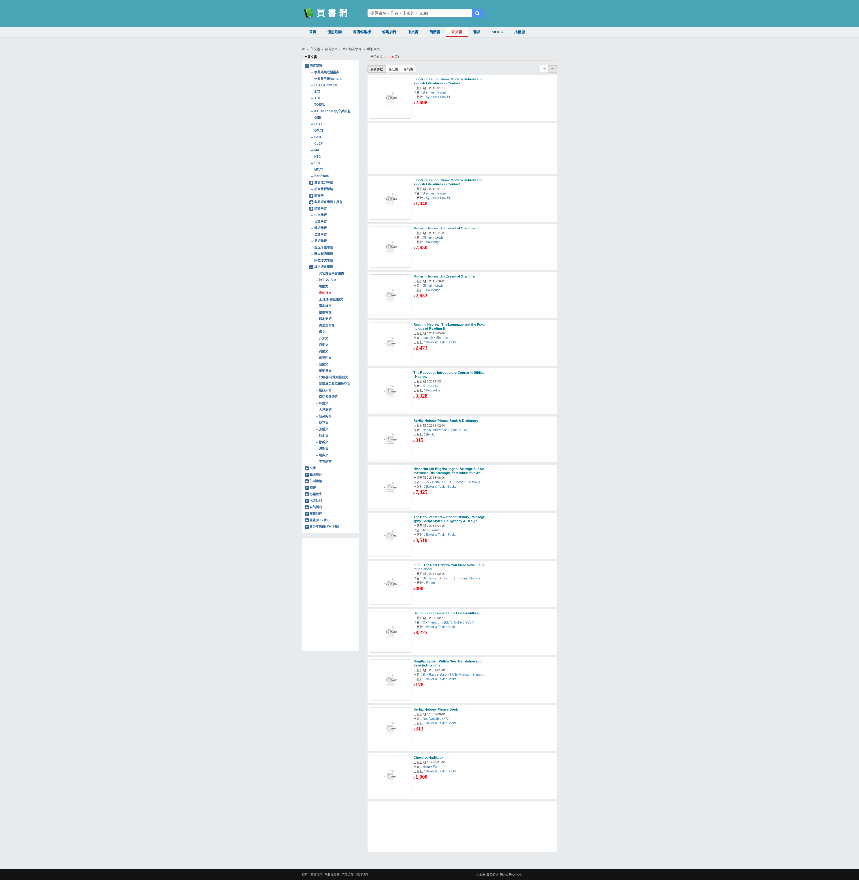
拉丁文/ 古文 (327, 279)
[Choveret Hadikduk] (390, 776)
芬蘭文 (323, 429)
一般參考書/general (328, 78)
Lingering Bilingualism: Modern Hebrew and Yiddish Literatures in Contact (448, 81)
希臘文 (323, 286)
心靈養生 (316, 493)
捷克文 (323, 422)
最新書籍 (376, 69)
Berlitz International (436, 429)
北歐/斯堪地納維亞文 (333, 377)
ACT (317, 98)
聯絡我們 (362, 874)
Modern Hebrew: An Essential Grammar (444, 228)
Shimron (442, 337)
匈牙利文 (325, 357)
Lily (435, 385)
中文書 (413, 32)
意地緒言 (325, 305)
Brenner (428, 92)
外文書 (456, 32)
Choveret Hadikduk (428, 757)
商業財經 (316, 513)
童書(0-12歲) (319, 519)
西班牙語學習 (323, 247)
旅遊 (313, 487)
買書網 (491, 874)
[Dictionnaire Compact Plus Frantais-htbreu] (390, 632)
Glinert (427, 237)
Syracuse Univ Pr (438, 96)
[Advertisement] (462, 148)
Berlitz (430, 434)
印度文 (323, 403)
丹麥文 (323, 344)
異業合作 (348, 874)
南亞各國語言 (328, 396)
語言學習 (316, 65)
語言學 (319, 195)
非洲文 (323, 338)
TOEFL (319, 104)
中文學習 (320, 214)
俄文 (322, 331)
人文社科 (316, 500)
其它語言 (325, 461)
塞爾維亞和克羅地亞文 (334, 383)
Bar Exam (321, 175)
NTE (317, 156)
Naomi (442, 92)
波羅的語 (325, 416)
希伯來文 (325, 292)
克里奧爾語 (327, 325)
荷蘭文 (323, 351)
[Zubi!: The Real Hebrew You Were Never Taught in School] (390, 583)
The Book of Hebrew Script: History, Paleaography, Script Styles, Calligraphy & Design (449, 519)
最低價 (393, 69)
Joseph (428, 337)
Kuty (426, 482)
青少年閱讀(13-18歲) (324, 526)
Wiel (436, 766)
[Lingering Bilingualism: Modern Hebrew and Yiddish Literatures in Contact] (390, 98)
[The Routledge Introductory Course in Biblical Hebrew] (390, 391)
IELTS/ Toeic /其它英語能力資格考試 (335, 111)
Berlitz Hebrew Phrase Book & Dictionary (445, 421)
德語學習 (320, 240)
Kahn (426, 385)
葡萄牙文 (325, 370)
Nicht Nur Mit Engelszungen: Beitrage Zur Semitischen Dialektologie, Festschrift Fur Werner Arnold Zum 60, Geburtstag (448, 473)
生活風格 (316, 480)
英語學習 (320, 208)
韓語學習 (320, 227)
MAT (317, 149)
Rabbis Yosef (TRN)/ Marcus (449, 674)
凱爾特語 (325, 312)
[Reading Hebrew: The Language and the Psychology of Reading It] (390, 343)
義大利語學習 (323, 253)
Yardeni (437, 530)
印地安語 (325, 318)
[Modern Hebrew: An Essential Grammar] (390, 247)
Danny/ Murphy (469, 578)
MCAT (318, 169)
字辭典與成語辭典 (326, 72)
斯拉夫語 (325, 390)
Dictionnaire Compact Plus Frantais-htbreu (446, 613)
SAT (317, 91)
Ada (425, 530)
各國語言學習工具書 (328, 201)
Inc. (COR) (460, 429)
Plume (430, 582)
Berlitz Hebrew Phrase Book (435, 709)
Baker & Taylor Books (441, 342)
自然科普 (316, 506)
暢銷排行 (389, 32)
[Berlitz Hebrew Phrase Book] (390, 728)
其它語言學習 (323, 266)
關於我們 (316, 874)
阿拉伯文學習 (323, 260)
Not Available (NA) (436, 718)
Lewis (439, 237)
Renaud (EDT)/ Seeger (448, 482)
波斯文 (323, 448)
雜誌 (477, 32)
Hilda (426, 766)
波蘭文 (323, 364)
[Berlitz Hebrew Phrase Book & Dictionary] (390, 439)
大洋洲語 (325, 409)
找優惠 (519, 32)
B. (424, 674)
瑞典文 (323, 455)
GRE (317, 117)
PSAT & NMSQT (326, 85)
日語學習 (320, 221)
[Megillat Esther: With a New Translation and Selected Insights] (390, 680)
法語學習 (320, 234)
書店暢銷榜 (362, 32)
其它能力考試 (323, 182)
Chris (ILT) (447, 578)
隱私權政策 (332, 874)
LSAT (318, 124)
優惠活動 (334, 32)
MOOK (497, 32)
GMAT (318, 130)
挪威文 (323, 442)
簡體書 (435, 32)
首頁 (312, 32)
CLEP (318, 143)
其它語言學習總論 (331, 273)
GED (317, 137)
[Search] (477, 13)
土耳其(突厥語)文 (331, 299)
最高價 (408, 69)
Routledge (433, 241)
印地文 (323, 435)
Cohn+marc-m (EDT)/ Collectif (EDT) (448, 622)
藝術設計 (316, 474)
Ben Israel (430, 578)
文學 (313, 468)
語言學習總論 (323, 188)
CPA (317, 162)
